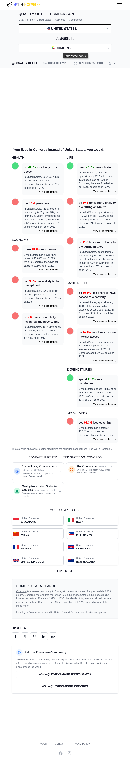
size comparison (98, 612)
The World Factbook (100, 449)
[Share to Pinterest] (34, 636)
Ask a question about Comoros (65, 686)
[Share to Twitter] (25, 636)
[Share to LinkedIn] (44, 636)
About (43, 743)
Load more (65, 571)
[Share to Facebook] (15, 636)
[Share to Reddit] (53, 636)
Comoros (21, 591)
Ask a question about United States (65, 674)
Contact (59, 743)
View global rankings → (49, 192)
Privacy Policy (81, 743)
